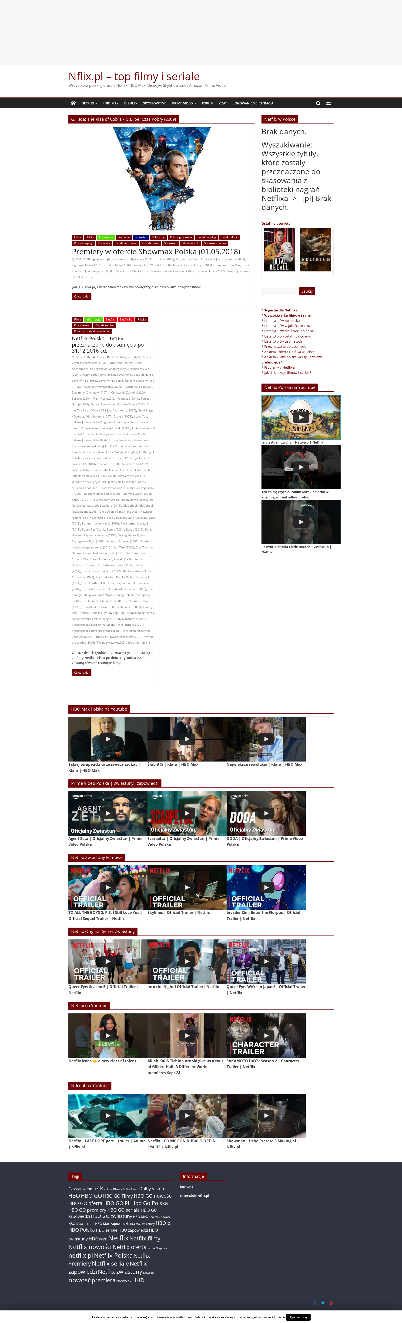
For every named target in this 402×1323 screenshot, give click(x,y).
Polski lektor (229, 237)
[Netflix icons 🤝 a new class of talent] (107, 1035)
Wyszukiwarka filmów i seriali (288, 315)
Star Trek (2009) (123, 547)
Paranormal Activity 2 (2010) (100, 523)
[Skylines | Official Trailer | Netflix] (187, 887)
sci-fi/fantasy (150, 243)
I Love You (140, 416)
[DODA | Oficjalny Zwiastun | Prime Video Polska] (266, 813)
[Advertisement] (201, 32)
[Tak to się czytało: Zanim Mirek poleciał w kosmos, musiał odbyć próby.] (301, 467)
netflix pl (80, 1255)
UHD (138, 1280)
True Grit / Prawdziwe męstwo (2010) (118, 637)
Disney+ (130, 103)
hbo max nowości (160, 1217)
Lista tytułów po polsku (282, 320)
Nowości (140, 237)
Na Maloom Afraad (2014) (111, 500)
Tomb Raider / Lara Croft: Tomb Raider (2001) (111, 607)
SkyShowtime (155, 103)
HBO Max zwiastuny (142, 1224)
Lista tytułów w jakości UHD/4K (288, 326)
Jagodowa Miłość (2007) (87, 265)
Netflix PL (126, 319)
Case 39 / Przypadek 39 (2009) (104, 387)
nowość (137, 265)
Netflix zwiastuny (120, 1271)
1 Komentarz (119, 259)
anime (108, 1189)
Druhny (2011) (164, 259)
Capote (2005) (144, 259)
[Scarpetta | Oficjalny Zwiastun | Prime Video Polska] (187, 813)
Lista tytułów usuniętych (283, 341)
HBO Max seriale (81, 1223)
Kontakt (186, 1186)
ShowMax (234, 265)
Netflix (87, 103)
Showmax (170, 243)
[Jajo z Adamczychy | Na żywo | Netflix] (301, 417)
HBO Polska (81, 1229)
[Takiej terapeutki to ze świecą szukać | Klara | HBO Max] (107, 739)
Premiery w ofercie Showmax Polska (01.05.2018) (156, 251)
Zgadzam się (298, 1317)
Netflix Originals (157, 1248)
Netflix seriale (110, 1263)
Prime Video (182, 103)
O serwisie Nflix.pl (194, 1195)
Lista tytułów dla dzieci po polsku (290, 331)
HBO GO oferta (85, 1203)
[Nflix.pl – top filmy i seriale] (73, 103)
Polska (142, 319)
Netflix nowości (90, 1247)
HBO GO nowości (153, 1195)
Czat (223, 103)
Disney (117, 1189)
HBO (74, 1195)
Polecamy (158, 237)
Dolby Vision (151, 1188)
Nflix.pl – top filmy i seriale (134, 76)
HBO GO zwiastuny (111, 1216)
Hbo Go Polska (149, 1203)
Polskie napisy (83, 243)
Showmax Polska (215, 243)
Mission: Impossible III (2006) (102, 494)
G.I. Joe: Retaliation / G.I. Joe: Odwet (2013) (118, 404)
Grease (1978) (123, 416)
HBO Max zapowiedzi (111, 1223)
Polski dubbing (207, 237)
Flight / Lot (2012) (104, 399)
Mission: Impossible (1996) (128, 482)
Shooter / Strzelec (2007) (122, 541)
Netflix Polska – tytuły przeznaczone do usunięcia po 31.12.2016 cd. (108, 344)
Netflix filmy (144, 1238)
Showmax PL (190, 243)
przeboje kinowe (126, 243)
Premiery (104, 243)
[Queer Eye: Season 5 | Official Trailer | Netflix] (107, 961)
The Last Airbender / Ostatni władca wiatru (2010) (114, 589)
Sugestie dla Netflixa (280, 310)
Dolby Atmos (130, 1189)
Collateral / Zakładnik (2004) (129, 392)
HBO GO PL (116, 1203)
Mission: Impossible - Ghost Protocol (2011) (100, 488)
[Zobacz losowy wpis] (328, 103)
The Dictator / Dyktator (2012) (101, 571)
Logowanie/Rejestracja (253, 103)
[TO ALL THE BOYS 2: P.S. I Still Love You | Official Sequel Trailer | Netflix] (107, 887)
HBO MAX (111, 103)
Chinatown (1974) (98, 392)
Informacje (106, 237)
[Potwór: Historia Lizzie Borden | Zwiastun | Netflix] (301, 522)
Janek (101, 259)
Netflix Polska (113, 1255)
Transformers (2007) (135, 619)
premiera (220, 265)
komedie (124, 237)
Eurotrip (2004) (81, 399)
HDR (93, 1239)
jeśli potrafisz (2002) (110, 464)
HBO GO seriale (123, 1210)
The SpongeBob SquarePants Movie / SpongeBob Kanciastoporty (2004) (112, 595)
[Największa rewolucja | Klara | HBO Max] (266, 739)
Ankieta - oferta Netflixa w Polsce (289, 352)
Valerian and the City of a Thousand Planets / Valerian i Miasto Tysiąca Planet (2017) (170, 271)
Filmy (77, 237)
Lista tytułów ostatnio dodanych (289, 336)
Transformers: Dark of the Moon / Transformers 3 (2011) (108, 625)
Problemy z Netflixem (280, 367)
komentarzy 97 (121, 357)
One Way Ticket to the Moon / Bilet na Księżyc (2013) (178, 265)
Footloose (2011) (128, 399)
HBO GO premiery (87, 1210)
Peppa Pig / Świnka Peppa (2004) (103, 529)
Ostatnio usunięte (275, 223)
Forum (208, 103)
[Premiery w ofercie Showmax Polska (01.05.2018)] (162, 129)
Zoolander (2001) (138, 643)
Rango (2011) (134, 529)
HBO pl (163, 1222)
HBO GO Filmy (118, 1196)
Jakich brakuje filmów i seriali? (287, 372)
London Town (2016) (117, 265)
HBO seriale (106, 1230)
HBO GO (91, 1195)
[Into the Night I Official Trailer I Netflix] (187, 961)
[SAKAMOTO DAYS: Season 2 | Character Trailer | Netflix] (266, 1035)
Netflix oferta (130, 1247)
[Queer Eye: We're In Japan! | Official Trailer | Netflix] (266, 961)
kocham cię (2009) (137, 464)
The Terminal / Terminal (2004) (102, 601)
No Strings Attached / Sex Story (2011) (96, 506)
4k (100, 1188)
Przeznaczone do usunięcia (91, 331)
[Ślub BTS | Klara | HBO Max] (187, 739)
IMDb (90, 237)
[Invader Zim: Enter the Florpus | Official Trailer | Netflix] (266, 887)
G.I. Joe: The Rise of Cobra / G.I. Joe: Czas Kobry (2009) (210, 259)
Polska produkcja (181, 237)
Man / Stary (117, 476)
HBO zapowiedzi (133, 1230)
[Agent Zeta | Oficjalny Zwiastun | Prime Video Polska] (107, 813)
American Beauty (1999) (125, 363)
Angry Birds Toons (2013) (98, 375)
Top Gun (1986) (123, 613)
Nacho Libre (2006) (142, 500)
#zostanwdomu (82, 1188)
